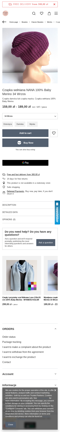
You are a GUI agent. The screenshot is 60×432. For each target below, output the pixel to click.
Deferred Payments (15, 191)
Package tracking (11, 342)
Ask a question (46, 242)
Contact (6, 362)
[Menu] (56, 13)
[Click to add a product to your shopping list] (54, 133)
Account (7, 374)
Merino (49, 22)
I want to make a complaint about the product (26, 347)
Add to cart (25, 133)
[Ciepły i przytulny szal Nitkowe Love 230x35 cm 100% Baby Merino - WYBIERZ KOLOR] (21, 275)
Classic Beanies (37, 22)
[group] (30, 55)
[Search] (34, 13)
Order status (9, 337)
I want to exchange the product (19, 357)
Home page (13, 22)
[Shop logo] (5, 13)
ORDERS (8, 328)
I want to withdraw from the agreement (23, 352)
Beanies (25, 22)
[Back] (4, 22)
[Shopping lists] (41, 13)
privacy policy (43, 398)
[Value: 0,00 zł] (49, 13)
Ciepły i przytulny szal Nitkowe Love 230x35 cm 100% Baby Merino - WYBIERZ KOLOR (21, 298)
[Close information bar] (54, 4)
